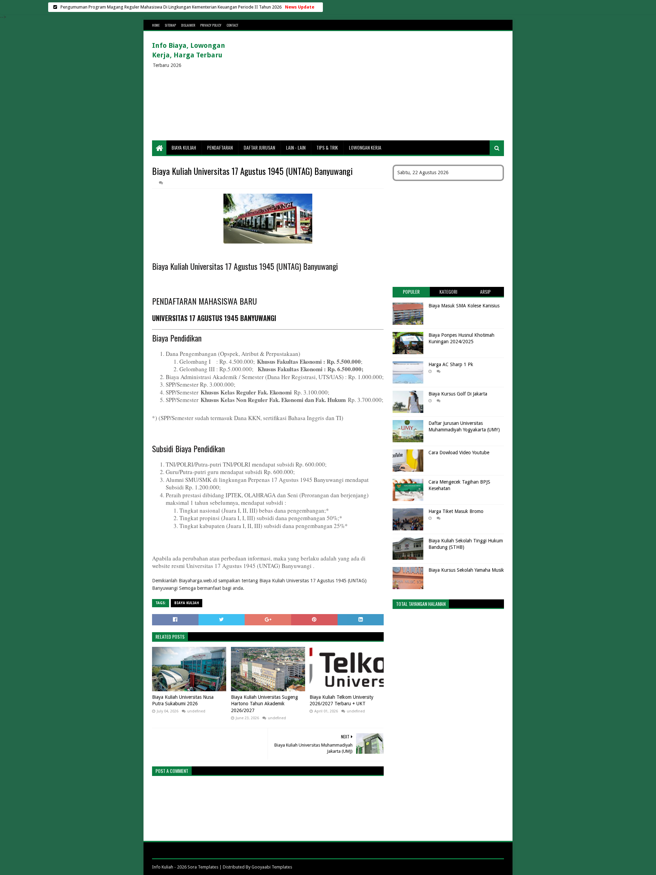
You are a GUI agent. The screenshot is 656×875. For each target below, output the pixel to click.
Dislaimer (188, 25)
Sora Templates (203, 867)
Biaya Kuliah (184, 147)
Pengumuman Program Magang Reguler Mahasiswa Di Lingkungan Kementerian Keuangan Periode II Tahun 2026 (171, 7)
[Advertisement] (379, 86)
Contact (232, 25)
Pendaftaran (220, 147)
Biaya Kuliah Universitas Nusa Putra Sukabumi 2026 (183, 700)
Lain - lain (295, 147)
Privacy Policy (210, 25)
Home (156, 25)
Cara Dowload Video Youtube (458, 452)
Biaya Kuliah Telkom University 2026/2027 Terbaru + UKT (341, 700)
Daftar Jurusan (259, 147)
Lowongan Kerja (365, 147)
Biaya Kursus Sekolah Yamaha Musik (466, 570)
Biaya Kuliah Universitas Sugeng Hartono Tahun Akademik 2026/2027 (264, 703)
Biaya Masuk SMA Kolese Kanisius (464, 305)
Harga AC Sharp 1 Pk (450, 364)
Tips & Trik (327, 147)
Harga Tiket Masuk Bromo (455, 511)
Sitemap (170, 25)
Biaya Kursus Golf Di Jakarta (457, 394)
